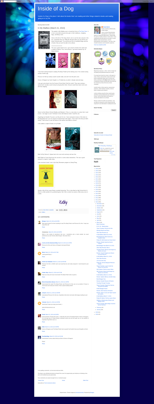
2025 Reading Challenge (105, 145)
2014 (97, 193)
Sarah (43, 314)
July (98, 214)
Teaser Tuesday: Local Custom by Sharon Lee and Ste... (105, 266)
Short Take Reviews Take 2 (103, 247)
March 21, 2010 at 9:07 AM (55, 272)
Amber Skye (45, 272)
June (98, 216)
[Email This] (60, 210)
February (99, 307)
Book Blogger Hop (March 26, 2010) (105, 245)
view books (113, 154)
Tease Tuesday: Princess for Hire (105, 228)
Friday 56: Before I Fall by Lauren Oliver (106, 298)
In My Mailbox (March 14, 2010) (104, 274)
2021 (97, 179)
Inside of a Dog (56, 9)
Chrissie (44, 302)
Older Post (85, 380)
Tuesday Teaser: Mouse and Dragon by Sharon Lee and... (106, 250)
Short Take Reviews (101, 258)
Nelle (43, 327)
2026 (97, 168)
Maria (43, 252)
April (98, 220)
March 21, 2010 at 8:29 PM (52, 314)
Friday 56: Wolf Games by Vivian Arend (106, 240)
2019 (97, 183)
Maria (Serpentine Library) (48, 282)
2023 (97, 174)
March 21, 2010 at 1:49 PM (62, 282)
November (99, 205)
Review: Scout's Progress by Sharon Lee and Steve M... (105, 253)
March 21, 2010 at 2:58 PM (53, 292)
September (99, 210)
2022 (97, 177)
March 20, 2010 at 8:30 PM (52, 221)
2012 (97, 197)
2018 (97, 185)
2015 (97, 191)
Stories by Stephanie (47, 261)
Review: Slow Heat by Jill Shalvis (105, 290)
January (99, 309)
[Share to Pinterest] (66, 210)
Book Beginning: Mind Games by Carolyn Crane (104, 237)
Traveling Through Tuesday (103, 283)
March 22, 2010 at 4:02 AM (56, 336)
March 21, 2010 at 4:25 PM (53, 302)
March (98, 222)
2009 (97, 312)
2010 (97, 202)
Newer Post (41, 380)
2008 (97, 314)
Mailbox (43, 212)
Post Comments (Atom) (50, 383)
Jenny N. (44, 292)
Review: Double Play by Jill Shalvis (105, 281)
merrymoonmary (80, 392)
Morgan (44, 221)
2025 (97, 170)
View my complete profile (100, 44)
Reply (43, 227)
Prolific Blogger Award (102, 288)
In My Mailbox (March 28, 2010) (104, 234)
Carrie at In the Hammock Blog (50, 243)
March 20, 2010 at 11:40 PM (65, 243)
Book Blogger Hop (101, 279)
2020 (97, 181)
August (98, 212)
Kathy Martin (106, 27)
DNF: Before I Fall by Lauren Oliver (105, 269)
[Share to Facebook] (65, 210)
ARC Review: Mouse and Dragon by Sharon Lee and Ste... (105, 272)
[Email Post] (57, 209)
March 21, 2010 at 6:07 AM (51, 252)
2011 (97, 199)
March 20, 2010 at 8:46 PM (55, 232)
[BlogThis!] (61, 210)
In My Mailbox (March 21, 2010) (104, 256)
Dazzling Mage (45, 336)
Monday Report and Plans (103, 230)
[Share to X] (63, 210)
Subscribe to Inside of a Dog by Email (103, 135)
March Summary (101, 224)
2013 (97, 195)
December (99, 203)
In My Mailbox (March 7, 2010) (104, 296)
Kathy (101, 148)
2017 (97, 187)
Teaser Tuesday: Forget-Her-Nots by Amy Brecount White (105, 286)
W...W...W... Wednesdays (102, 226)
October (99, 207)
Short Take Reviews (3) (102, 232)
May (98, 218)
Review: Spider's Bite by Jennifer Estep (106, 277)
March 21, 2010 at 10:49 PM (52, 327)
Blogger (92, 392)
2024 (97, 172)
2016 (97, 189)
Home (63, 380)
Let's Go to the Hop (101, 260)
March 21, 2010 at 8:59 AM (59, 261)
